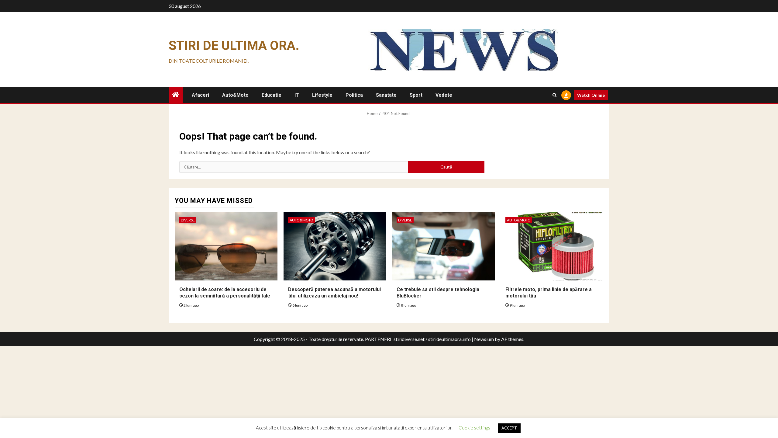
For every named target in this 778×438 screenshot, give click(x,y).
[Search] (554, 95)
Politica (354, 95)
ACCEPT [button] (509, 428)
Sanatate (386, 95)
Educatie (271, 95)
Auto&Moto (235, 95)
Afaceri (200, 95)
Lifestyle (322, 95)
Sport (416, 95)
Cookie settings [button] (474, 427)
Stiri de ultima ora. (234, 45)
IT (296, 95)
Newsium (484, 339)
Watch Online (591, 95)
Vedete (443, 95)
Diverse (188, 220)
